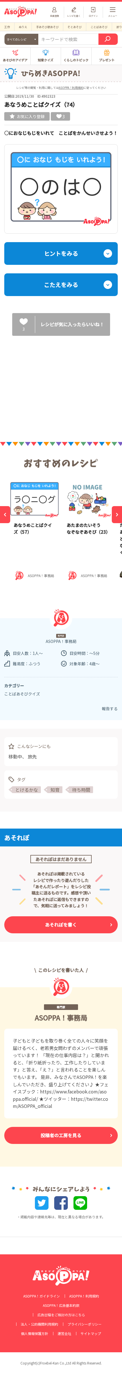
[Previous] (5, 514)
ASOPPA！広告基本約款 (61, 1305)
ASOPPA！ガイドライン (41, 1296)
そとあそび (75, 27)
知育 (55, 789)
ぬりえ (23, 27)
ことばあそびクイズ (22, 694)
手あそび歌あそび (47, 27)
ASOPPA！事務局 (61, 1017)
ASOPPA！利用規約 (71, 87)
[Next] (117, 514)
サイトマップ (91, 1333)
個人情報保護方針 (34, 1333)
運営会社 (64, 1333)
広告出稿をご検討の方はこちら (61, 1315)
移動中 (15, 756)
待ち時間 (81, 789)
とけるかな (26, 789)
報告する (110, 708)
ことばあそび (99, 27)
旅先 (32, 756)
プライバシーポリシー (85, 1324)
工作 (7, 27)
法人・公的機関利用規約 (39, 1324)
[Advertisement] (61, 384)
